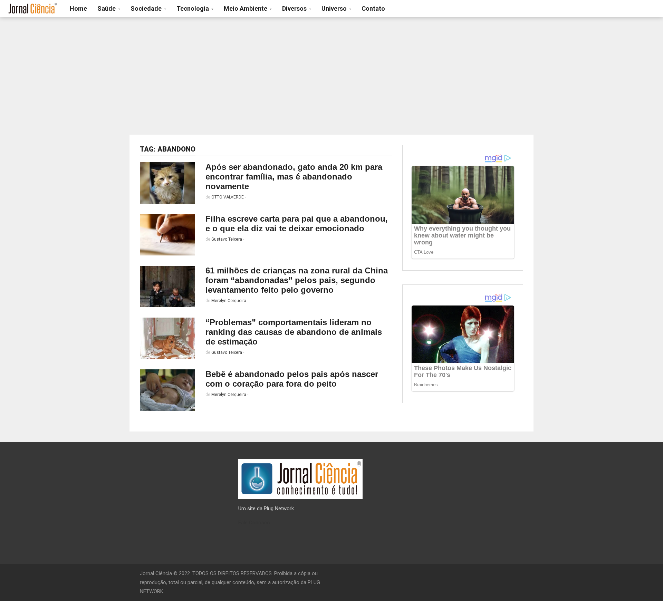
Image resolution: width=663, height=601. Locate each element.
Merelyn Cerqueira (228, 300)
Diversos (295, 8)
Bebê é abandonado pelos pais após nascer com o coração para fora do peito (291, 378)
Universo (334, 8)
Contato (373, 8)
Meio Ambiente (246, 8)
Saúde (107, 8)
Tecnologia (193, 8)
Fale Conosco (254, 523)
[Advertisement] (331, 76)
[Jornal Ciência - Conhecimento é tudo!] (32, 8)
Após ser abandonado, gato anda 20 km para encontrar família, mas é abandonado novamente (293, 176)
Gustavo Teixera (226, 239)
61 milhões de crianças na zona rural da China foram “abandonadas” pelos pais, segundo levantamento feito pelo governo (296, 280)
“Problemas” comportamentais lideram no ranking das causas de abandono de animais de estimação (293, 332)
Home (78, 8)
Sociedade (147, 8)
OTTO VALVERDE (227, 197)
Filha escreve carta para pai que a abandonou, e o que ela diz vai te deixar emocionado (296, 223)
